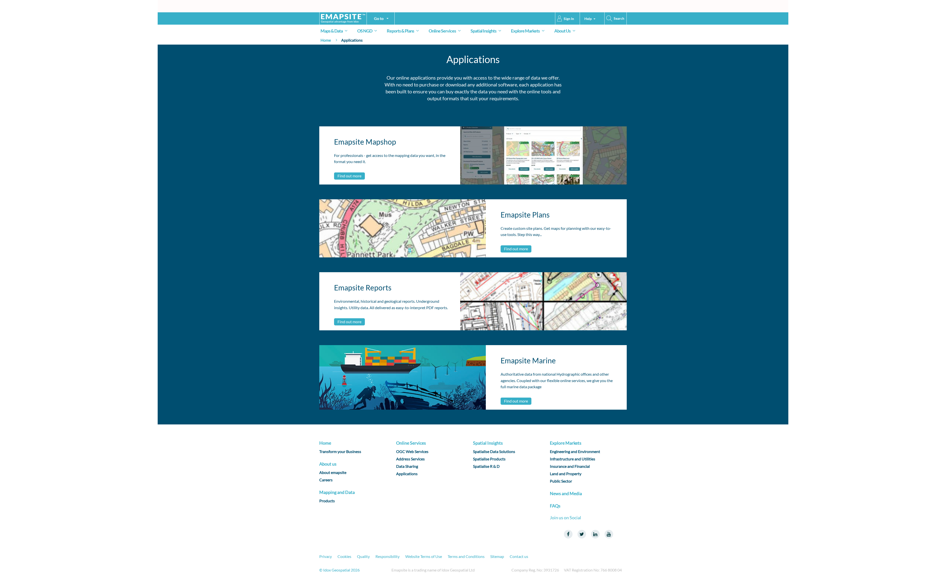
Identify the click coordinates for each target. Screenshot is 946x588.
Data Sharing (407, 466)
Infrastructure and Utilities (572, 458)
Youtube (609, 534)
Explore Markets (525, 31)
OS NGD (364, 31)
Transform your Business (340, 451)
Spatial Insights (483, 31)
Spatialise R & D (486, 466)
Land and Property (565, 473)
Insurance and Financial (570, 466)
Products (327, 500)
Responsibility (387, 556)
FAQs (555, 505)
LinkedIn (595, 534)
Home (326, 40)
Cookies (344, 556)
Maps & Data (332, 31)
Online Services (442, 31)
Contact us (519, 556)
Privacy (325, 556)
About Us (562, 31)
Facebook (568, 534)
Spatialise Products (489, 458)
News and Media (566, 493)
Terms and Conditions (466, 556)
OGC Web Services (412, 451)
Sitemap (497, 556)
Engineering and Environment (575, 451)
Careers (326, 479)
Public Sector (561, 481)
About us (328, 464)
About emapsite (332, 472)
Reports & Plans (400, 31)
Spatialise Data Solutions (494, 451)
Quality (363, 556)
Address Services (410, 458)
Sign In (569, 19)
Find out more (349, 175)
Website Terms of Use (423, 556)
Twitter (581, 534)
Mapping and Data (337, 492)
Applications (407, 473)
